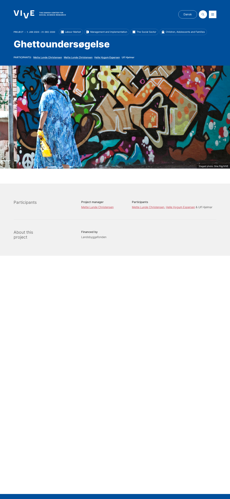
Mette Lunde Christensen (47, 57)
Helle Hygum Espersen (107, 57)
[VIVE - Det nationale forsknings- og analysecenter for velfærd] (43, 14)
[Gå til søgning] (203, 14)
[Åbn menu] (212, 14)
